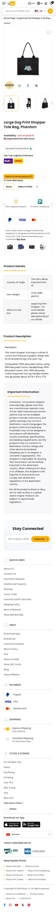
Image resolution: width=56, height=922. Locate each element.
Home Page (9, 18)
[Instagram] (12, 905)
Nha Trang (9, 787)
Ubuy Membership (13, 614)
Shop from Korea (14, 875)
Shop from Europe (37, 879)
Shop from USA (13, 866)
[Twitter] (24, 905)
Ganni (7, 23)
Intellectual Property (15, 584)
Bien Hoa (8, 797)
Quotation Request (14, 578)
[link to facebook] (28, 86)
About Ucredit (11, 659)
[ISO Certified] (33, 851)
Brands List (10, 638)
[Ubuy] (11, 3)
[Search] (50, 11)
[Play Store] (31, 825)
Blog (6, 669)
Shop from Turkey (14, 879)
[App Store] (13, 825)
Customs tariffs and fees (17, 599)
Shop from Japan (14, 870)
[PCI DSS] (11, 851)
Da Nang (8, 777)
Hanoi (7, 767)
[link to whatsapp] (19, 86)
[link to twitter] (36, 86)
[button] (32, 3)
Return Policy (11, 649)
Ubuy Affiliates (12, 674)
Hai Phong (9, 772)
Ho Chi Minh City (12, 762)
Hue (6, 792)
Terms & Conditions (16, 894)
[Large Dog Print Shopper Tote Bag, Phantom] (28, 58)
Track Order (10, 594)
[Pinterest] (30, 905)
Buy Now (21, 239)
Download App (12, 633)
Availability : (10, 135)
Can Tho (8, 782)
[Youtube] (18, 905)
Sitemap (8, 589)
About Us (9, 568)
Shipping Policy (12, 604)
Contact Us (10, 573)
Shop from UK (32, 866)
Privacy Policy (37, 894)
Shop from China (35, 875)
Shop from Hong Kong (38, 870)
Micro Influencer (12, 609)
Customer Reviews (14, 643)
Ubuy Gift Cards (12, 664)
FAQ (6, 654)
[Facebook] (6, 905)
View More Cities (13, 803)
